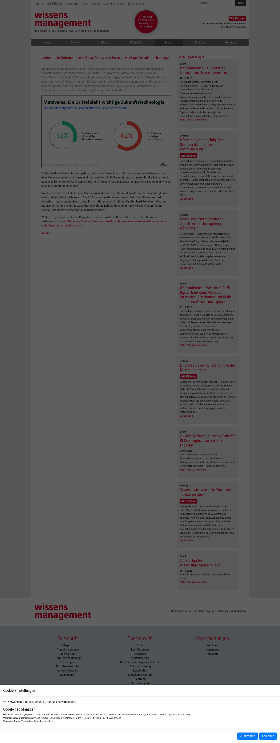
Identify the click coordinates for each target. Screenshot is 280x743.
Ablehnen (268, 736)
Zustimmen (247, 736)
